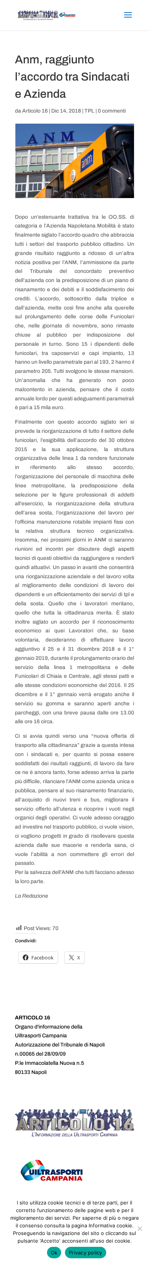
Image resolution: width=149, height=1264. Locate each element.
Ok (54, 1252)
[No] (139, 1228)
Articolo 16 (35, 111)
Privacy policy (85, 1252)
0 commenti (112, 111)
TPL (89, 111)
